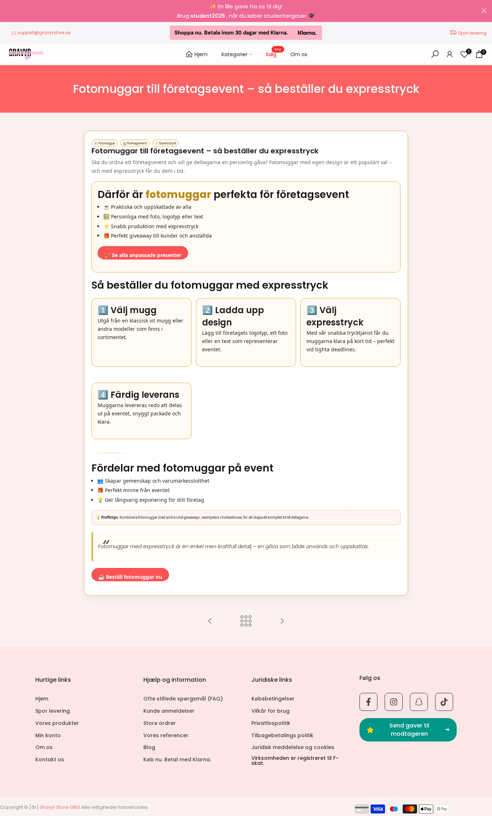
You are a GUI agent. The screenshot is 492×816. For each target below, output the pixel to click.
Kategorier (234, 54)
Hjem (200, 54)
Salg (274, 54)
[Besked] (246, 11)
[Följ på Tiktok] (444, 702)
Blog (149, 747)
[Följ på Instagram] (394, 702)
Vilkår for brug (270, 711)
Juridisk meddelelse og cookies (292, 747)
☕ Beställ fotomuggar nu (130, 576)
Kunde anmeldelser (168, 711)
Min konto (48, 735)
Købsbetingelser (273, 698)
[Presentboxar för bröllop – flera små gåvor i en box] (210, 621)
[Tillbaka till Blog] (246, 621)
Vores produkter (57, 723)
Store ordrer (159, 723)
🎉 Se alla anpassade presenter (142, 255)
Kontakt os (49, 759)
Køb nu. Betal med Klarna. (177, 759)
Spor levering (472, 33)
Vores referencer (165, 735)
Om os (298, 54)
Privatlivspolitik (270, 723)
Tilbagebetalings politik (282, 735)
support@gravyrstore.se (44, 33)
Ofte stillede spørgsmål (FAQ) (183, 698)
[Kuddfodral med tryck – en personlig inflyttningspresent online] (282, 621)
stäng (8, 10)
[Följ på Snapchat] (419, 702)
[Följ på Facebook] (368, 702)
